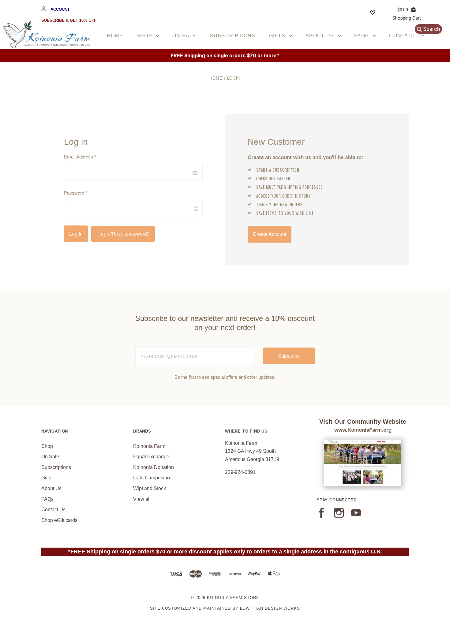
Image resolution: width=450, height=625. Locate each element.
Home (115, 35)
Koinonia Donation (153, 467)
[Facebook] (322, 516)
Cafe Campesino (151, 477)
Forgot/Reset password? (123, 233)
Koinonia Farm (149, 446)
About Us (321, 35)
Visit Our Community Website (362, 421)
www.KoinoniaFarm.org (363, 430)
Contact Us (407, 35)
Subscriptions (233, 35)
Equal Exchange (151, 456)
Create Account (269, 234)
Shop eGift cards (59, 520)
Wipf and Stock (149, 488)
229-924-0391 (240, 472)
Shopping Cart (406, 13)
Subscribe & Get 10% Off (68, 20)
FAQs (362, 35)
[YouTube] (356, 516)
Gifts (278, 35)
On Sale (184, 35)
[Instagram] (339, 516)
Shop (145, 35)
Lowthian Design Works (270, 608)
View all (142, 499)
